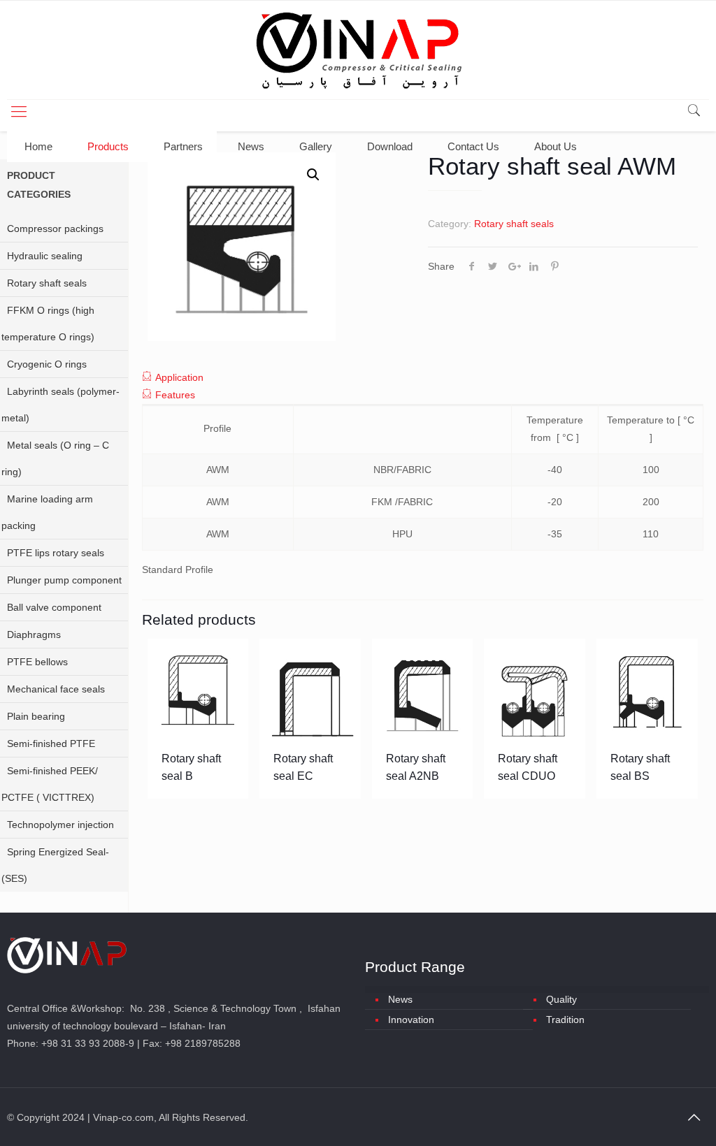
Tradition (565, 1019)
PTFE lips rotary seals (55, 552)
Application (179, 377)
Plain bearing (36, 716)
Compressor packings (55, 228)
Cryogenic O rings (47, 364)
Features (175, 394)
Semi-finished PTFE (51, 743)
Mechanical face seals (56, 689)
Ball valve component (54, 607)
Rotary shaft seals (514, 223)
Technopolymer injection (60, 824)
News (400, 999)
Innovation (411, 1019)
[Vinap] (358, 50)
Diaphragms (34, 634)
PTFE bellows (37, 661)
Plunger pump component (64, 580)
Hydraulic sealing (45, 255)
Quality (561, 999)
